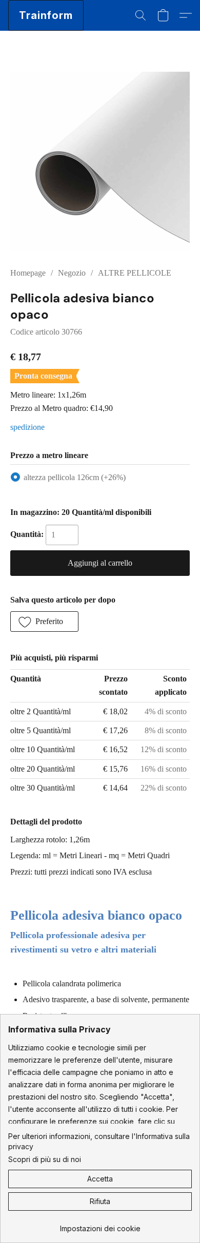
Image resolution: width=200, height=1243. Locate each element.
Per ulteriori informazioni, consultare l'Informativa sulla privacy (99, 1141)
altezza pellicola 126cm (75, 477)
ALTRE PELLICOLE (134, 272)
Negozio (72, 272)
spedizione (27, 427)
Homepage (28, 272)
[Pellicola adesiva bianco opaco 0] (100, 161)
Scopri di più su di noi (44, 1159)
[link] (100, 1225)
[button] (46, 15)
